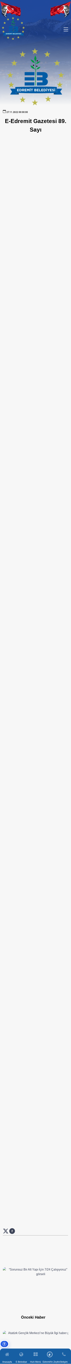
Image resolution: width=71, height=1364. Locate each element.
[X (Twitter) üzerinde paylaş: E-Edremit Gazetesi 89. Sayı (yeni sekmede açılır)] (6, 1232)
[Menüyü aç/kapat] (66, 29)
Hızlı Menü (35, 1362)
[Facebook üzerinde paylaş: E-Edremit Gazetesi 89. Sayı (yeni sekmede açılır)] (12, 1232)
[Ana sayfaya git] (13, 39)
